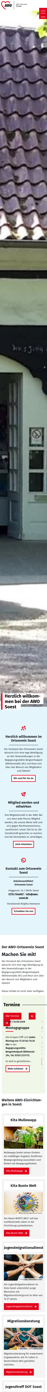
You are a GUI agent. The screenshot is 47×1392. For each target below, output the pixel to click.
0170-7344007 (16, 894)
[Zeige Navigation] (43, 12)
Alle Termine (12, 1016)
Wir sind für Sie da (23, 778)
